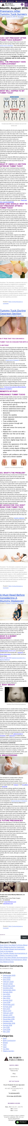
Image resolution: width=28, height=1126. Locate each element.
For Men (6, 1049)
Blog (14, 1073)
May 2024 (6, 998)
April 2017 (6, 1009)
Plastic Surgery (8, 1051)
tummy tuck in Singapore (12, 360)
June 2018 (6, 1002)
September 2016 (9, 1023)
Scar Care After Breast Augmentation (14, 957)
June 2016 (6, 1029)
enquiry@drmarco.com (22, 1)
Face (4, 1045)
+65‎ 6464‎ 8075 (11, 1)
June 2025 (7, 977)
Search (2, 934)
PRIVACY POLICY (14, 1120)
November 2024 (9, 986)
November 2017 (8, 1004)
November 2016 (8, 1019)
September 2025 (9, 975)
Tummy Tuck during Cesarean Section (13, 312)
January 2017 (7, 1015)
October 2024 (8, 988)
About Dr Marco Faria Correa (14, 1069)
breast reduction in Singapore (19, 800)
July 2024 (6, 994)
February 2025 (8, 981)
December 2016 (9, 1017)
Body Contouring (13, 301)
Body (5, 1038)
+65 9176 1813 (17, 1096)
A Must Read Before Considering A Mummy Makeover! (12, 597)
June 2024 (7, 996)
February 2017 (8, 1013)
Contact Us (14, 1076)
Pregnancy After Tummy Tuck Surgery (13, 13)
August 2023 (7, 1000)
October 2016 (8, 1021)
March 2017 (7, 1011)
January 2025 (8, 984)
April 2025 (6, 979)
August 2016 (7, 1025)
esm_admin (21, 16)
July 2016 (6, 1027)
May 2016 (6, 1031)
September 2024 (9, 990)
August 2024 (7, 992)
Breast (5, 1042)
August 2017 (7, 1006)
